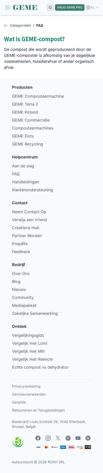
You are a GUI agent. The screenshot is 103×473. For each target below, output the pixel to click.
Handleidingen (25, 181)
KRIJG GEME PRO (69, 7)
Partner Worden (27, 235)
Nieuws (19, 289)
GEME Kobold (25, 112)
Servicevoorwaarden (29, 394)
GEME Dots (23, 136)
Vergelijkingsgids (28, 335)
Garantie (19, 402)
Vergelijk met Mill (28, 351)
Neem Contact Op (29, 211)
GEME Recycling (27, 143)
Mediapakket (24, 305)
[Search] (50, 7)
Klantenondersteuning (32, 189)
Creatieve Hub (25, 227)
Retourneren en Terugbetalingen (38, 410)
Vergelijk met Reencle (32, 359)
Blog (16, 281)
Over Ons (21, 273)
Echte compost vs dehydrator (40, 367)
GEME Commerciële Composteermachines (32, 124)
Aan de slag (23, 165)
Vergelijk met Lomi (29, 343)
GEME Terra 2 (25, 104)
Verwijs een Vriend (29, 219)
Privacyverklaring (26, 386)
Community (23, 297)
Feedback (21, 251)
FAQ (16, 173)
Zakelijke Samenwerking (35, 313)
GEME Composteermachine (38, 96)
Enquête (20, 243)
